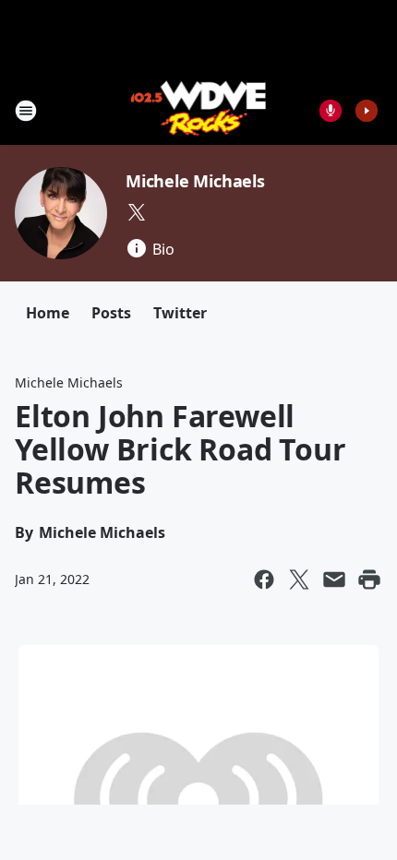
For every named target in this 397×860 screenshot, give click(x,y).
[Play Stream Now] (366, 111)
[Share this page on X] (299, 579)
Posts (111, 313)
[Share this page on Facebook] (264, 579)
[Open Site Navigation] (26, 111)
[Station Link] (199, 110)
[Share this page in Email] (334, 579)
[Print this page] (369, 579)
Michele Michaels (195, 181)
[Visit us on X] (137, 212)
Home (47, 313)
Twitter (180, 313)
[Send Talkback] (330, 111)
